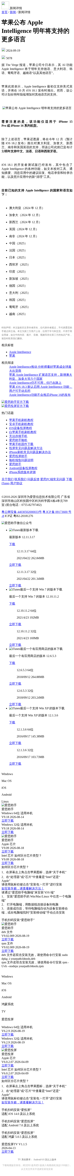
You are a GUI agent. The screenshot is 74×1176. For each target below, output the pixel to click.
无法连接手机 (18, 436)
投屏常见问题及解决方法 (26, 448)
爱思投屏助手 (18, 456)
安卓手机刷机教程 (21, 424)
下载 (12, 544)
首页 (5, 12)
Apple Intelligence (20, 352)
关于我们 (8, 479)
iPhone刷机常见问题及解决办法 (30, 452)
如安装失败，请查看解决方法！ (23, 888)
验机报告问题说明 (21, 460)
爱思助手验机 (18, 440)
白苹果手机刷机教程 (22, 432)
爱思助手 (15, 464)
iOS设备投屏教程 (20, 428)
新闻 (13, 12)
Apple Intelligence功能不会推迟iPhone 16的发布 (40, 394)
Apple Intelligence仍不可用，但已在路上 (35, 382)
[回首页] (6, 8)
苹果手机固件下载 (21, 444)
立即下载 (15, 564)
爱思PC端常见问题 (52, 479)
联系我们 (20, 479)
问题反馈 (33, 479)
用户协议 (16, 483)
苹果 (12, 355)
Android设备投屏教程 (23, 468)
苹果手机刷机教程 (21, 420)
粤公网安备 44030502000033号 (22, 511)
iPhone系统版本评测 (22, 472)
